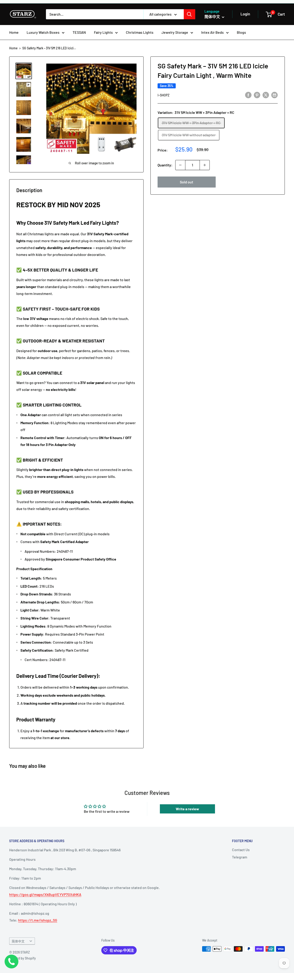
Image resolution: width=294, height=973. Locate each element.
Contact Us (241, 849)
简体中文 (18, 941)
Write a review (187, 809)
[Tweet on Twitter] (266, 94)
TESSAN (79, 32)
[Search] (189, 14)
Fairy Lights (103, 32)
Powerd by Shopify (22, 958)
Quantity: (165, 165)
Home (14, 32)
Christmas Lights (139, 32)
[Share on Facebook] (248, 94)
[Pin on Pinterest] (257, 94)
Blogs (241, 32)
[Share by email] (274, 94)
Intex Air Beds (212, 32)
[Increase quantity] (204, 165)
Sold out (186, 182)
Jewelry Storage (174, 32)
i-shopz (164, 95)
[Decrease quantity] (180, 165)
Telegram (239, 857)
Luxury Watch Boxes (43, 32)
